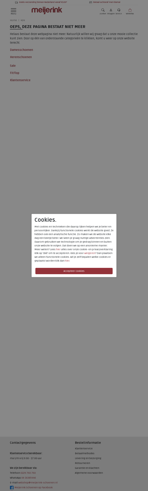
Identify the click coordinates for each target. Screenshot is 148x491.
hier (58, 249)
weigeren (89, 253)
